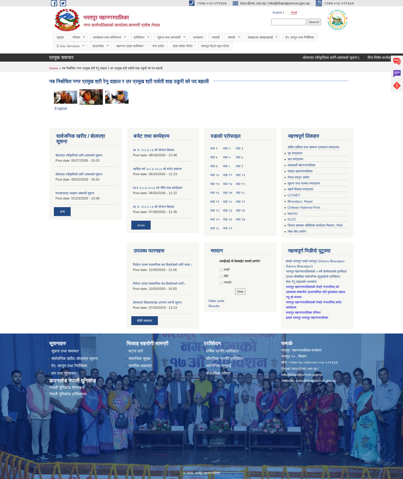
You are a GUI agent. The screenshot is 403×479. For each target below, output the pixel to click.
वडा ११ (227, 175)
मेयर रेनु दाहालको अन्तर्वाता (301, 282)
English (277, 12)
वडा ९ (239, 166)
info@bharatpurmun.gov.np (301, 374)
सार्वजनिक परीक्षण (218, 373)
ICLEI (292, 219)
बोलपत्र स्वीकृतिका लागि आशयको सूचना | (317, 58)
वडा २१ (240, 201)
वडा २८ (214, 228)
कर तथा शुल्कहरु (63, 373)
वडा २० (227, 201)
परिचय (74, 37)
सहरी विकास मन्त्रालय (300, 189)
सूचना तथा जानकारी (167, 37)
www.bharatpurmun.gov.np (315, 381)
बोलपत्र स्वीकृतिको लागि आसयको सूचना (79, 155)
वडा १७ (227, 193)
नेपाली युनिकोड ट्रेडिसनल (68, 394)
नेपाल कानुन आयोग (298, 177)
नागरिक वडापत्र (140, 366)
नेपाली (294, 12)
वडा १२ (240, 175)
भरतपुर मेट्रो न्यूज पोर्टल (215, 46)
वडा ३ (239, 148)
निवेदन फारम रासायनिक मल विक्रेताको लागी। (159, 283)
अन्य (62, 211)
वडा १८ (240, 193)
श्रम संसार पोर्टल (182, 46)
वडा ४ (214, 157)
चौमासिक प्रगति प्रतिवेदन (224, 358)
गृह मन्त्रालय (295, 153)
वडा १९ (214, 201)
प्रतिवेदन (137, 37)
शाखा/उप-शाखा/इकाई (258, 37)
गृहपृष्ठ (60, 37)
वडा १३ (214, 184)
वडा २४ (240, 210)
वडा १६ (214, 193)
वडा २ (226, 148)
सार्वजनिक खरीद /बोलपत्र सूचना (74, 358)
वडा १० (214, 175)
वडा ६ (239, 157)
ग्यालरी (215, 37)
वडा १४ (227, 184)
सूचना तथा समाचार (65, 351)
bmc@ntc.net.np (304, 368)
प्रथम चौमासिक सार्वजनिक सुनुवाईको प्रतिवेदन (313, 276)
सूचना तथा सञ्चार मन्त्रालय (304, 183)
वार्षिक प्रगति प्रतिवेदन (222, 351)
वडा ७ (214, 166)
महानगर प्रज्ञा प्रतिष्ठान (129, 46)
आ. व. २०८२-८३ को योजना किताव (153, 207)
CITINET (294, 195)
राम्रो (226, 269)
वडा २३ (227, 210)
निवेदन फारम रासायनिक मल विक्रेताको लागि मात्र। (162, 264)
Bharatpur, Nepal (300, 201)
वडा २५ (214, 219)
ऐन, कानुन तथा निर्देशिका (69, 366)
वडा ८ (226, 166)
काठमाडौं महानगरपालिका (301, 165)
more (141, 225)
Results (213, 306)
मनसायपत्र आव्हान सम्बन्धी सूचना (75, 193)
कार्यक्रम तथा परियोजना (105, 37)
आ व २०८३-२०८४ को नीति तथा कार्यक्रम (157, 188)
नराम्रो (227, 282)
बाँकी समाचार (144, 321)
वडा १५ (240, 184)
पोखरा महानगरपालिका (300, 171)
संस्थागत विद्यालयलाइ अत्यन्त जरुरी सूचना (157, 302)
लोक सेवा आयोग (297, 231)
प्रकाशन (198, 37)
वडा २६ (227, 219)
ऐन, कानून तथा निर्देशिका (299, 37)
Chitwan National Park (304, 207)
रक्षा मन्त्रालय (295, 159)
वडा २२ (214, 210)
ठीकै (226, 276)
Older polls (216, 301)
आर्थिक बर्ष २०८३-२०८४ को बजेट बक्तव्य (157, 169)
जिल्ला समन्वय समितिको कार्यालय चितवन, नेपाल (315, 225)
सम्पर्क (230, 37)
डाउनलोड (96, 46)
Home (53, 68)
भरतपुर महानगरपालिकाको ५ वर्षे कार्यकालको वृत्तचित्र (317, 271)
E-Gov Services (66, 46)
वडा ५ (226, 157)
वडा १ (214, 148)
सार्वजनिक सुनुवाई (218, 366)
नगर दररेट (158, 46)
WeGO (293, 213)
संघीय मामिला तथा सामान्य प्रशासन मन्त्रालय (313, 147)
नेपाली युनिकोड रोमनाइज (66, 387)
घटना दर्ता (136, 351)
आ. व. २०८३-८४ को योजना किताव (153, 150)
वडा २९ (227, 228)
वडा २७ (240, 219)
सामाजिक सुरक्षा (139, 358)
